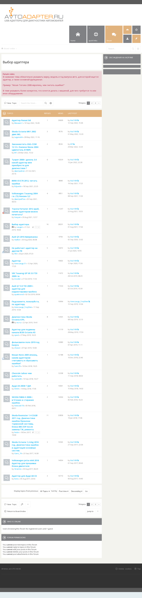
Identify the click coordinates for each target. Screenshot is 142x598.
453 (15, 253)
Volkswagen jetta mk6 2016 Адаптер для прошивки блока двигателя (25, 463)
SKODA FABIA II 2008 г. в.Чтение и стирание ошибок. (23, 400)
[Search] (132, 48)
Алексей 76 (19, 405)
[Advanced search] (137, 48)
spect (16, 335)
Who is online (14, 521)
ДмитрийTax (19, 199)
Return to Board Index (16, 511)
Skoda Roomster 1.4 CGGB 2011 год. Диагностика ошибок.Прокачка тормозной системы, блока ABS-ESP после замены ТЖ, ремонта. (24, 422)
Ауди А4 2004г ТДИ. (21, 386)
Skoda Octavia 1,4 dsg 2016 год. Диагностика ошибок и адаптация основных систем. (25, 446)
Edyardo (17, 186)
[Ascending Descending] (76, 491)
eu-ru (19, 322)
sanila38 (17, 379)
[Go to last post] (78, 120)
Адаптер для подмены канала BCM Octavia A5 (23, 331)
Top (139, 569)
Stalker (17, 239)
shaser (17, 348)
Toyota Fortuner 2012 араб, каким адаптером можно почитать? (25, 212)
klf (15, 152)
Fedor (16, 432)
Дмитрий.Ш (19, 171)
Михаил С (18, 123)
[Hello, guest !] (127, 39)
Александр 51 (20, 263)
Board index (9, 48)
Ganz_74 (18, 453)
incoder (17, 279)
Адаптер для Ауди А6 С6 (24, 476)
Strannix (17, 469)
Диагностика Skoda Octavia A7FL (22, 318)
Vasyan (17, 217)
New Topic (12, 103)
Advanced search (50, 103)
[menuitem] (127, 30)
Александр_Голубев (23, 307)
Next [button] (98, 103)
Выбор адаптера (16, 62)
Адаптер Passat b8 (21, 120)
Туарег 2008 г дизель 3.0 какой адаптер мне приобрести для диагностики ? (24, 164)
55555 (16, 388)
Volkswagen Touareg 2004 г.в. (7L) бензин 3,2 (25, 195)
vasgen (20, 227)
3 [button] (95, 103)
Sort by (54, 491)
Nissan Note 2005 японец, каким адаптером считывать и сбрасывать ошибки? (25, 359)
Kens (16, 478)
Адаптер (16, 260)
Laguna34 (18, 137)
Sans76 (17, 366)
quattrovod (19, 294)
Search (45, 103)
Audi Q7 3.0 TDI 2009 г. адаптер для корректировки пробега (24, 289)
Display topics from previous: (26, 491)
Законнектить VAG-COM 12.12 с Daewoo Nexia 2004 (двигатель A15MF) (25, 147)
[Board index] (44, 14)
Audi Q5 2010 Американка (25, 236)
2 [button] (91, 103)
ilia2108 (73, 120)
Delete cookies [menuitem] (125, 569)
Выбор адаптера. (21, 224)
